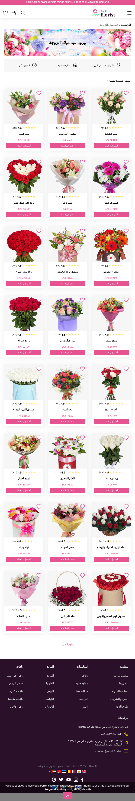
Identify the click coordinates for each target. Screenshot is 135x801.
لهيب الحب (23, 133)
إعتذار (84, 706)
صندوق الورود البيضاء (23, 409)
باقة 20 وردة (111, 409)
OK (67, 795)
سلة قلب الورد (67, 616)
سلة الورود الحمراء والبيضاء (111, 547)
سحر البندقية (111, 133)
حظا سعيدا (82, 691)
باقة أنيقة (67, 409)
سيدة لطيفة (111, 340)
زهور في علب (15, 675)
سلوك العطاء (24, 616)
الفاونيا (50, 683)
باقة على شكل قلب (24, 202)
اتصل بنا (123, 683)
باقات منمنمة (15, 698)
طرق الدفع (122, 706)
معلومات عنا (121, 675)
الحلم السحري (67, 478)
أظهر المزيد (67, 644)
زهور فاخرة (16, 706)
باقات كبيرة (16, 691)
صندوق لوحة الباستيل (67, 271)
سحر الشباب (67, 547)
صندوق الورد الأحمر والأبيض (111, 616)
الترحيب (83, 698)
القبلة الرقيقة (111, 202)
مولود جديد (82, 683)
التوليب (49, 698)
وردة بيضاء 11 (111, 478)
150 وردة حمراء (24, 271)
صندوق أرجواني (68, 340)
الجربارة (49, 706)
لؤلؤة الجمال (24, 478)
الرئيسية (126, 24)
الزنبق (50, 691)
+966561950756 (111, 733)
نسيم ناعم (68, 202)
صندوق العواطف (67, 133)
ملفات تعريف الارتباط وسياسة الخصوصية (68, 788)
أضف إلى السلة (111, 146)
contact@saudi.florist (108, 751)
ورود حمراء (24, 340)
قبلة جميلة (23, 547)
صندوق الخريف (111, 271)
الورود (50, 675)
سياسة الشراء (120, 691)
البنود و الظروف (119, 698)
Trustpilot (84, 726)
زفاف (84, 675)
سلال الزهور (16, 683)
